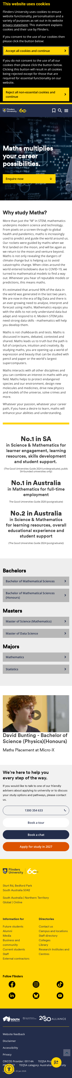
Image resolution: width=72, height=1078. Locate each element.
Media (7, 935)
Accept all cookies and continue (28, 51)
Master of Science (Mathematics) (29, 621)
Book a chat (36, 835)
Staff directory (48, 935)
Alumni (7, 931)
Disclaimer (9, 1041)
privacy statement (15, 25)
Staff (6, 954)
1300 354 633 (34, 810)
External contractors (16, 958)
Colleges (44, 940)
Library (43, 945)
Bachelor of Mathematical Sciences (30, 581)
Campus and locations (53, 931)
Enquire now (29, 179)
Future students (13, 926)
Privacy (7, 1054)
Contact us (46, 926)
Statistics (12, 669)
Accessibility (10, 1047)
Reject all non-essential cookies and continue (30, 94)
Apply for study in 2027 (36, 847)
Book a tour (36, 823)
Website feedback (14, 1034)
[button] (53, 110)
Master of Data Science (22, 633)
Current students (14, 949)
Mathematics (15, 657)
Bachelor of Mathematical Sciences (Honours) (30, 595)
